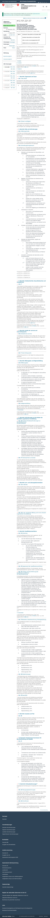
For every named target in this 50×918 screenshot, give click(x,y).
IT (42, 2)
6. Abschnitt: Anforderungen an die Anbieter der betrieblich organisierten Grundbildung (30, 418)
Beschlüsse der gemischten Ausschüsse (11, 899)
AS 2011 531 (12, 35)
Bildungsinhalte (23, 131)
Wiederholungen (24, 674)
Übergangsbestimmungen (26, 789)
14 (27, 406)
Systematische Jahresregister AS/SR (10, 857)
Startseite (4, 819)
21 (36, 604)
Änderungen (12, 45)
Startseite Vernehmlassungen (8, 827)
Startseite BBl (5, 842)
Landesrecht (5, 869)
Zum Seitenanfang (44, 810)
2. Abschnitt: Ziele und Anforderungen (28, 129)
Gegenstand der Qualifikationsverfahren (30, 566)
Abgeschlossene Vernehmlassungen (10, 833)
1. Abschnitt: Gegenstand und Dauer (27, 76)
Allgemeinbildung (24, 403)
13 (45, 347)
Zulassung (22, 533)
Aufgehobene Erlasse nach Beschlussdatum (12, 878)
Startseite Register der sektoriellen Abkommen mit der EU (15, 895)
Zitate (13, 47)
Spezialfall (22, 695)
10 (23, 262)
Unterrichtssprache (24, 353)
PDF (11, 69)
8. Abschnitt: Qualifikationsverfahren (27, 531)
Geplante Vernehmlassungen (8, 829)
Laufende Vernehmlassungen (8, 831)
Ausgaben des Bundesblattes (8, 844)
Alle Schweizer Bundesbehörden (9, 1)
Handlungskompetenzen (26, 145)
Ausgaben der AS (6, 855)
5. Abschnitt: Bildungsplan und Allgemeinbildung (30, 360)
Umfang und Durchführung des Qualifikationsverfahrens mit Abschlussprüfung (27, 573)
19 (29, 598)
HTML (11, 67)
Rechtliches (41, 916)
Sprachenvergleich (7, 56)
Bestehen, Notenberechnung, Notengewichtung (32, 619)
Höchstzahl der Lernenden (26, 457)
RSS (13, 916)
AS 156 (25, 67)
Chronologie (12, 42)
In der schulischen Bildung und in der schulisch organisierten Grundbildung (31, 513)
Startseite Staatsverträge (7, 887)
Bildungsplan (23, 362)
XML (14, 67)
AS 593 (25, 414)
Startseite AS (5, 852)
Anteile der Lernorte (25, 333)
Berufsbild (22, 78)
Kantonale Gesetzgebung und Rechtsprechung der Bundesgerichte (17, 908)
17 (32, 555)
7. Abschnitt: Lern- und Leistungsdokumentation (30, 482)
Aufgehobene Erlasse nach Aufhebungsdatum (12, 876)
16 (40, 502)
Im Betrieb (22, 484)
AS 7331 (32, 73)
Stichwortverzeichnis (6, 867)
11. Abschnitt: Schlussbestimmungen (27, 784)
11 (21, 283)
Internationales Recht (7, 872)
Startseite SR (5, 865)
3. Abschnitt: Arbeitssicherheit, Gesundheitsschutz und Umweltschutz (31, 281)
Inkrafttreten (23, 801)
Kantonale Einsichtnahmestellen (9, 910)
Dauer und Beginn (24, 121)
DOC (14, 69)
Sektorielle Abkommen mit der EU (9, 897)
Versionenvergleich (7, 59)
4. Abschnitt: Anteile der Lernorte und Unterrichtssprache (27, 331)
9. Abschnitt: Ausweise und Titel (26, 713)
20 (45, 601)
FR (40, 2)
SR (19, 61)
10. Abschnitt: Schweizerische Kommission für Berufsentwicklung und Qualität (29, 738)
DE (38, 2)
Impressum (46, 916)
